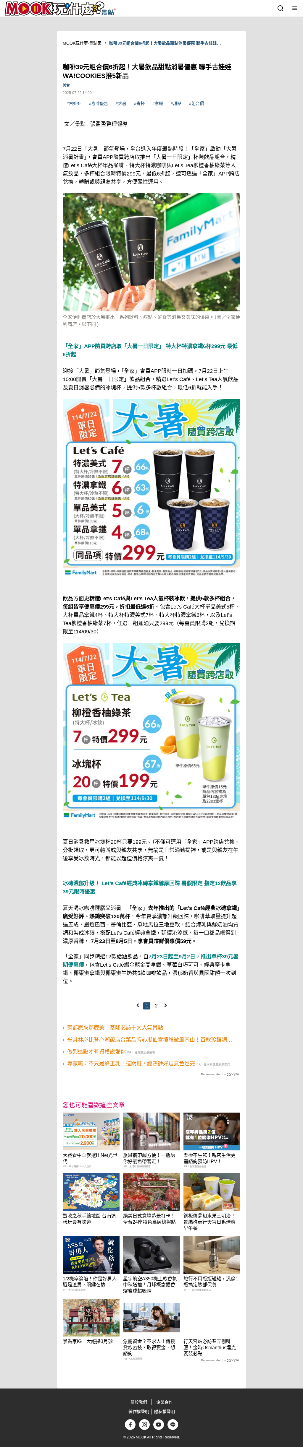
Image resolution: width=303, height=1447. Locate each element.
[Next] (165, 1005)
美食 (66, 85)
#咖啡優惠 (98, 103)
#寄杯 (139, 103)
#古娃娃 (74, 103)
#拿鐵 (157, 103)
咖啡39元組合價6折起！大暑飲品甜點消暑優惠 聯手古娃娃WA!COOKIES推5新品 (163, 43)
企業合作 (164, 1402)
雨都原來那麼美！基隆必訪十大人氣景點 (115, 1028)
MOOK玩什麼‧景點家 (82, 43)
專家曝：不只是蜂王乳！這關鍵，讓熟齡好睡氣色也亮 (131, 1063)
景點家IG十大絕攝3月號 (88, 1341)
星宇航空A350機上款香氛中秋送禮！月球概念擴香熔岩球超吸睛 (150, 1285)
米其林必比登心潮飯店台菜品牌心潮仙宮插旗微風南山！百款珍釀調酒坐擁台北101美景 (149, 1040)
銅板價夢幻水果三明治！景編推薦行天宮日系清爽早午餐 (209, 1222)
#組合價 (196, 103)
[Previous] (137, 1005)
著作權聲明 (138, 1411)
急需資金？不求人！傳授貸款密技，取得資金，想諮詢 (149, 1347)
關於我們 (138, 1402)
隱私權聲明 (164, 1411)
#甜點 (176, 103)
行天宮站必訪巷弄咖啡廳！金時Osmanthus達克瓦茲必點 (209, 1347)
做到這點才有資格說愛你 (96, 1052)
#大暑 (121, 103)
